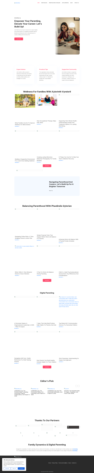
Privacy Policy (55, 462)
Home (38, 2)
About (71, 2)
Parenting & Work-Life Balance (54, 2)
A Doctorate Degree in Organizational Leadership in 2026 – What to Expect (24, 325)
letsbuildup (75, 449)
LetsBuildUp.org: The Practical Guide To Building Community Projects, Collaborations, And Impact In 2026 (22, 393)
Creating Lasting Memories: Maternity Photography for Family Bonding (46, 158)
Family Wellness (44, 2)
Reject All (14, 468)
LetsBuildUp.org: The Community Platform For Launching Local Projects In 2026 (38, 392)
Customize (7, 468)
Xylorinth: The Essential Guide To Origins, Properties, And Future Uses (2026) (72, 392)
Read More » (17, 126)
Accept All (21, 468)
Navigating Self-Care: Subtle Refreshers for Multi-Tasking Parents (22, 360)
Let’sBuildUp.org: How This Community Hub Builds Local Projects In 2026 (55, 392)
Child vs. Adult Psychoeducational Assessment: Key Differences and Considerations (68, 273)
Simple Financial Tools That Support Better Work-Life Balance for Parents (46, 236)
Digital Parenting (65, 2)
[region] (14, 464)
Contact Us (76, 2)
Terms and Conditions (62, 462)
